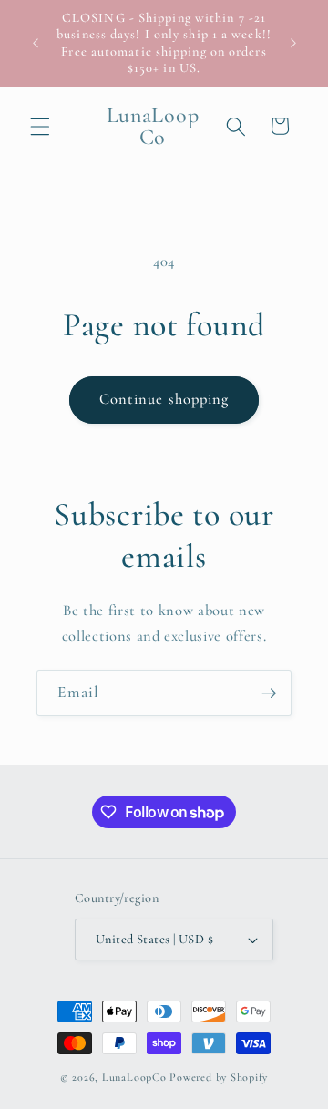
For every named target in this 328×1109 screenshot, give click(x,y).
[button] (40, 126)
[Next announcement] (293, 44)
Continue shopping (164, 399)
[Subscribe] (269, 693)
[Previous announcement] (35, 44)
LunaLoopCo (134, 1077)
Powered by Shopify (218, 1077)
